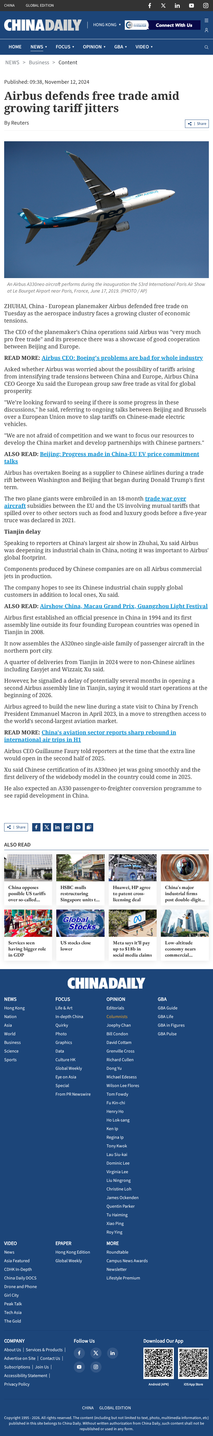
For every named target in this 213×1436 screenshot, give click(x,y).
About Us (12, 1350)
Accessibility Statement (25, 1376)
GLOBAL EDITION (40, 5)
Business (39, 62)
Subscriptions (17, 1367)
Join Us (42, 1367)
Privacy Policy (16, 1384)
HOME (15, 46)
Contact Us (50, 1358)
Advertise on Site (20, 1358)
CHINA (9, 5)
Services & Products (44, 1350)
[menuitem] (105, 25)
